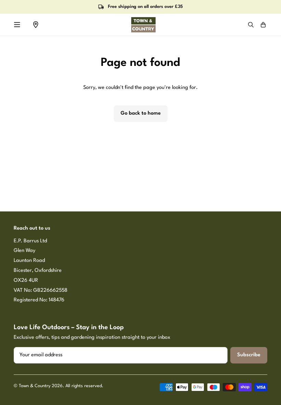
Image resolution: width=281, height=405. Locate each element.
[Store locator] (36, 25)
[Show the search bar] (251, 25)
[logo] (143, 24)
